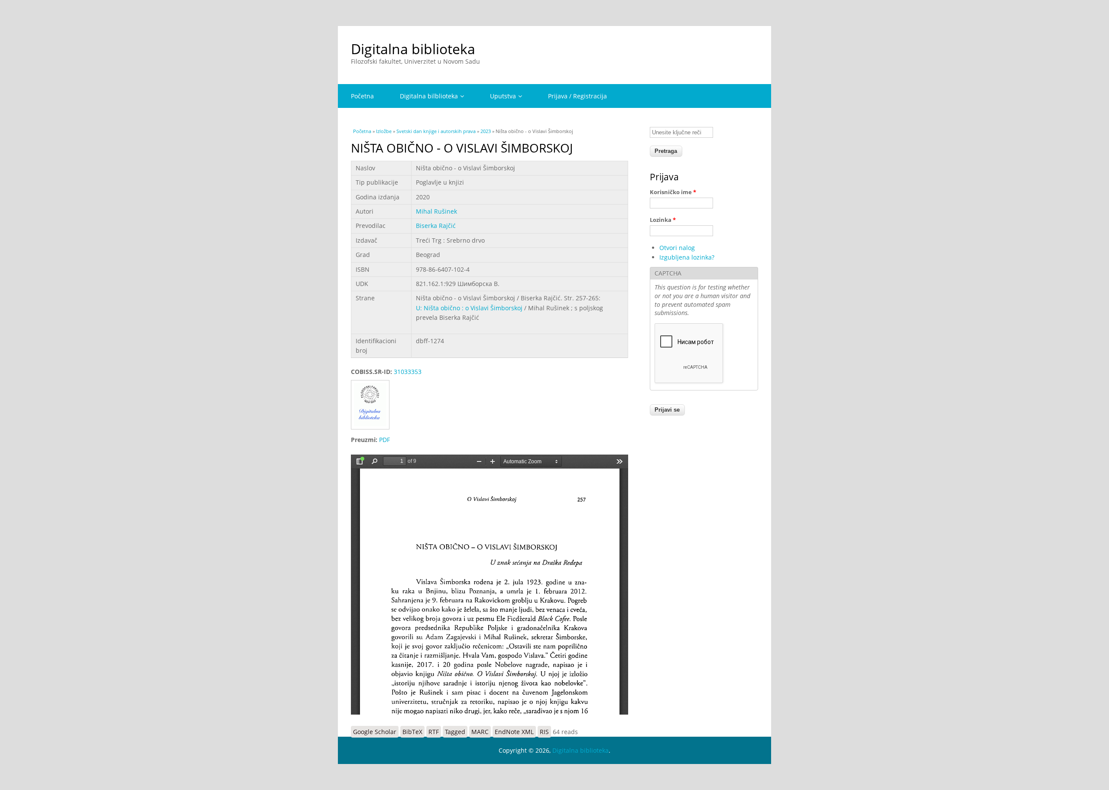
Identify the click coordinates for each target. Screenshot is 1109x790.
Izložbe (384, 131)
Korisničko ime (673, 192)
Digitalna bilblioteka (429, 96)
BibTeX (412, 732)
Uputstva (503, 96)
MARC (480, 732)
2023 (485, 131)
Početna (362, 96)
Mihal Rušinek (436, 211)
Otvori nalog (677, 248)
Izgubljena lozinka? (686, 257)
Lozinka (663, 220)
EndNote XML (514, 732)
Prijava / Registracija (577, 96)
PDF (384, 440)
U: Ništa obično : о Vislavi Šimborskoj (469, 308)
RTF (433, 732)
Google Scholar (374, 732)
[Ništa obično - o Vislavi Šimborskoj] (373, 430)
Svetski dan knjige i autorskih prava (436, 131)
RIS (544, 732)
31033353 (408, 371)
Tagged (455, 732)
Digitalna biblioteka (413, 48)
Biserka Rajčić (436, 225)
